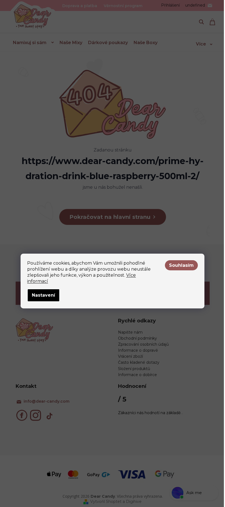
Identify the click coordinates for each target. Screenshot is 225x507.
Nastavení (43, 295)
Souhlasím (181, 265)
